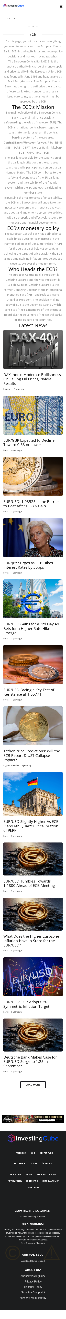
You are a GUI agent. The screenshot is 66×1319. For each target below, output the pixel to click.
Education (15, 1174)
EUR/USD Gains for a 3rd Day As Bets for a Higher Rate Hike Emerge (31, 628)
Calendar (41, 1174)
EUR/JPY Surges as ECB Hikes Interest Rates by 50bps (28, 565)
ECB (46, 152)
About (52, 1174)
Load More (33, 1084)
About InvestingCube (33, 1276)
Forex (5, 450)
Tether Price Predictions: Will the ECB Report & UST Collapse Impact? (31, 755)
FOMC (30, 152)
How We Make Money (33, 1297)
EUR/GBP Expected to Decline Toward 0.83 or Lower (28, 442)
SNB (8, 147)
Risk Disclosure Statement (33, 1243)
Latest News (33, 1187)
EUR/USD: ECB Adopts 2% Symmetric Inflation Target (26, 1004)
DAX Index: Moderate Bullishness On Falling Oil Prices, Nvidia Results (32, 379)
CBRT (26, 147)
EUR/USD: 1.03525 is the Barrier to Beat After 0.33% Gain (31, 503)
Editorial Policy (50, 1181)
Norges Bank (40, 147)
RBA (50, 142)
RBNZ (58, 142)
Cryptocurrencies (11, 765)
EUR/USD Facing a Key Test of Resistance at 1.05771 (28, 692)
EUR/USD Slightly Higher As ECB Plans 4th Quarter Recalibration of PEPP (31, 825)
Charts (28, 1174)
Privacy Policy (14, 1181)
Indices (6, 389)
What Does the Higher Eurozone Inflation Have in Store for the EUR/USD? (31, 940)
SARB (17, 147)
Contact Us (32, 1181)
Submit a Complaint (33, 1292)
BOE (21, 152)
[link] (13, 6)
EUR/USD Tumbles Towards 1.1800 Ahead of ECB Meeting (29, 883)
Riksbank (56, 147)
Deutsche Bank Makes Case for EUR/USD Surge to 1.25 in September (30, 1061)
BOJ (38, 152)
